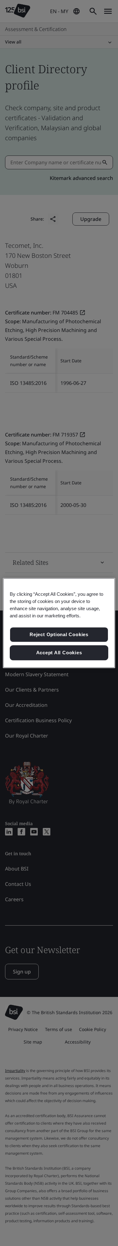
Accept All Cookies (59, 652)
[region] (59, 623)
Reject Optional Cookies (59, 634)
